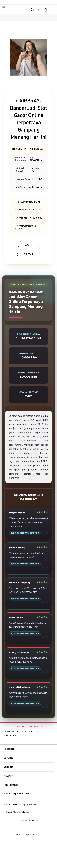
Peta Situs (37, 834)
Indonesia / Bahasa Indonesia (16, 812)
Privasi (18, 834)
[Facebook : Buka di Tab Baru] (19, 828)
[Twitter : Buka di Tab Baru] (25, 828)
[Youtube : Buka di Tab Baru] (38, 828)
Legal (27, 834)
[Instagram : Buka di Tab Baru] (32, 828)
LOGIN (28, 244)
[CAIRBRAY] (9, 9)
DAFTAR (28, 254)
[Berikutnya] (54, 57)
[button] (39, 10)
